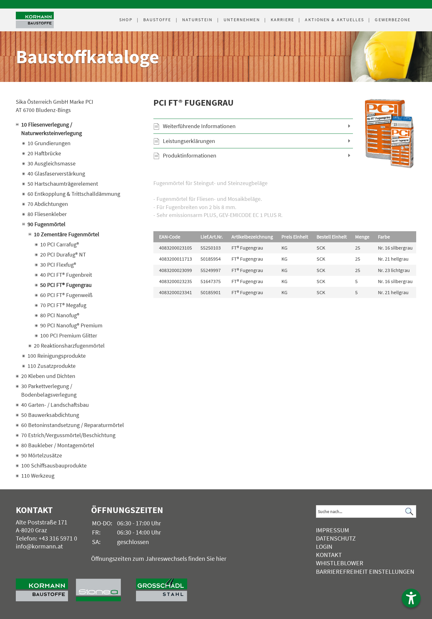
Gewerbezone (392, 19)
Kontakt (329, 555)
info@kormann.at (39, 546)
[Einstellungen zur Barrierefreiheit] (411, 598)
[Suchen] (409, 511)
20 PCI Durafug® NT (63, 254)
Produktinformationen (189, 155)
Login (324, 546)
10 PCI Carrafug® (59, 244)
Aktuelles (334, 19)
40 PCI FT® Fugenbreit (66, 274)
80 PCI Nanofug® (59, 315)
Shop (125, 19)
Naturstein (197, 19)
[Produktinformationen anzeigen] (284, 199)
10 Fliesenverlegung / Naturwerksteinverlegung (51, 129)
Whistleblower (339, 563)
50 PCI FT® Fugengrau (66, 284)
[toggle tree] (72, 124)
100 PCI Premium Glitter (68, 335)
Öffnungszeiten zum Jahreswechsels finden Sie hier (158, 558)
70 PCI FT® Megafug (63, 305)
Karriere (282, 19)
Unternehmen (242, 19)
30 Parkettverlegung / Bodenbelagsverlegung (49, 390)
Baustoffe (157, 19)
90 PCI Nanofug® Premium (71, 325)
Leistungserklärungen (189, 141)
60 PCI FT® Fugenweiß (66, 295)
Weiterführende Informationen (199, 126)
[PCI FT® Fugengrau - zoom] (389, 134)
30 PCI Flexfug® (58, 264)
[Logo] (35, 20)
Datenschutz (336, 538)
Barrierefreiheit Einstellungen (365, 571)
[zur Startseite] (46, 586)
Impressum (332, 530)
